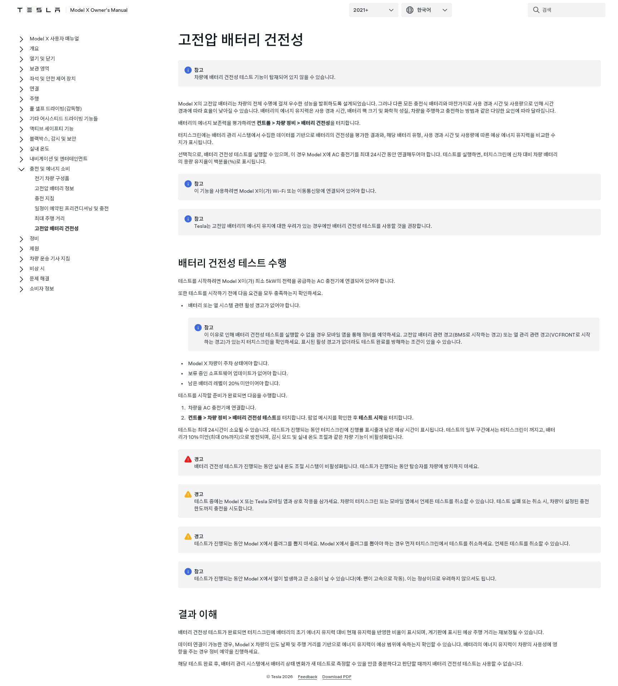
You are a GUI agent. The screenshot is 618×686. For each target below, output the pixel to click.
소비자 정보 (42, 288)
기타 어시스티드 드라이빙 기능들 (64, 119)
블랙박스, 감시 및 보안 (53, 139)
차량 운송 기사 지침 (50, 258)
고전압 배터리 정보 (54, 188)
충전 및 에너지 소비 (50, 169)
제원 (34, 248)
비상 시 (37, 268)
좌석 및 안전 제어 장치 (53, 79)
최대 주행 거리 (50, 218)
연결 (34, 89)
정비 (34, 238)
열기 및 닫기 (42, 59)
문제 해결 (39, 278)
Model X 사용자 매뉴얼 (54, 38)
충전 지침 (44, 198)
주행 (34, 99)
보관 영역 (39, 69)
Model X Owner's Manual (99, 10)
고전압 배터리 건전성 (57, 228)
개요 (34, 49)
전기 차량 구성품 (52, 178)
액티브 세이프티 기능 (52, 129)
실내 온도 (39, 149)
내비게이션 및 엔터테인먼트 (59, 159)
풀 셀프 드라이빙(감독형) (56, 109)
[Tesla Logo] (38, 10)
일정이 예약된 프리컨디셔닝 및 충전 (72, 208)
